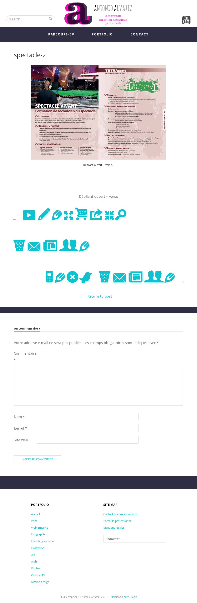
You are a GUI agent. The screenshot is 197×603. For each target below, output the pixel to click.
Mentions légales (113, 527)
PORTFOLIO (102, 34)
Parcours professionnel (117, 521)
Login (134, 597)
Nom (19, 416)
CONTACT (139, 34)
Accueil (35, 514)
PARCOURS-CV (61, 34)
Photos (35, 568)
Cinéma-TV (38, 575)
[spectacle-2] (98, 158)
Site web (21, 440)
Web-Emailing (39, 527)
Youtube (186, 20)
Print (34, 521)
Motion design (40, 582)
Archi (34, 561)
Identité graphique (42, 541)
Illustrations (38, 548)
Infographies (39, 534)
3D (33, 555)
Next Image (114, 277)
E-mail (20, 428)
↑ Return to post (98, 296)
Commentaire (25, 356)
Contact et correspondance (120, 514)
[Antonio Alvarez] (98, 13)
